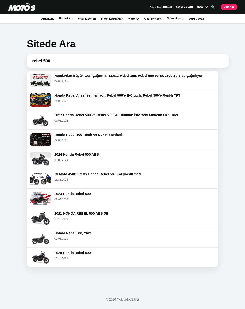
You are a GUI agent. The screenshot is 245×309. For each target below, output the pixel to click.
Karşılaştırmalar (160, 6)
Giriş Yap (229, 7)
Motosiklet (174, 18)
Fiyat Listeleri (87, 18)
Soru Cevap (184, 6)
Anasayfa (47, 18)
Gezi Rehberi (153, 18)
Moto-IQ (202, 6)
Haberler (64, 18)
